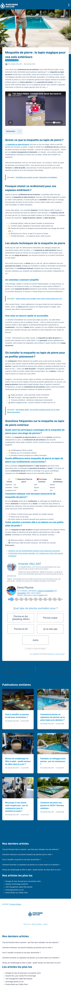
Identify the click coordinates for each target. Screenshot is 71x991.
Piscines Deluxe (15, 904)
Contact (45, 924)
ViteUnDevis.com (51, 653)
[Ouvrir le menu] (69, 5)
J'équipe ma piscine (12, 60)
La (17, 144)
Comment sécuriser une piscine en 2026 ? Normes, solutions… (52, 805)
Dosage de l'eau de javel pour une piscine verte (23, 881)
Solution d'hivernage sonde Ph (16, 884)
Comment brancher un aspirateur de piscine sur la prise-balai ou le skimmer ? (52, 717)
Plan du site (26, 924)
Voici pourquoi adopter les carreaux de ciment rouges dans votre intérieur (16, 669)
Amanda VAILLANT (13, 721)
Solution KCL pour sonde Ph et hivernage (20, 976)
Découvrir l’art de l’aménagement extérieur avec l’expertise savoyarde (34, 551)
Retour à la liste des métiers (36, 648)
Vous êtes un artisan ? (60, 653)
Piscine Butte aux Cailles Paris (16, 893)
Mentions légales (37, 924)
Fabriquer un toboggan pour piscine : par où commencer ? (53, 761)
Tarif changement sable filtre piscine (18, 887)
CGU (31, 653)
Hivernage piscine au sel (14, 890)
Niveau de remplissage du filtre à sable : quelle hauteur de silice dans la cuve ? (18, 761)
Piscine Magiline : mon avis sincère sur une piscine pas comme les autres (54, 669)
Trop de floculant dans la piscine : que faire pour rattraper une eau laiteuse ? (30, 849)
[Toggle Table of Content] (18, 131)
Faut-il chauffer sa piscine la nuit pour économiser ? (21, 859)
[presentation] (18, 699)
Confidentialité (36, 653)
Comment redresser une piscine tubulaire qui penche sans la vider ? (27, 854)
